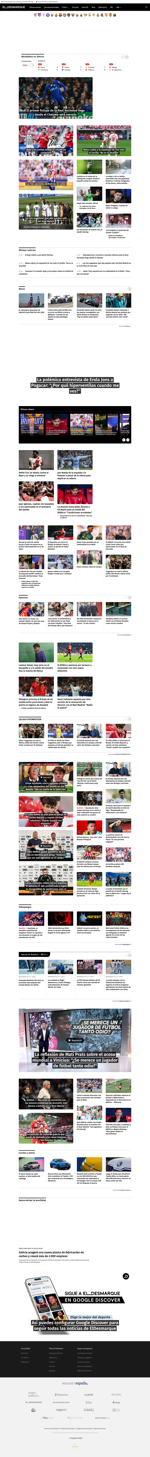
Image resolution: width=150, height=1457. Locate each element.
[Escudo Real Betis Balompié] (94, 15)
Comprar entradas (84, 1353)
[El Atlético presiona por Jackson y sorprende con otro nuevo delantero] (75, 652)
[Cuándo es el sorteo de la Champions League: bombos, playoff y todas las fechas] (89, 167)
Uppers (52, 1370)
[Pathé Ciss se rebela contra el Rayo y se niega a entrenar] (36, 460)
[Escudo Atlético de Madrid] (39, 15)
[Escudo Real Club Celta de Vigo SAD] (44, 15)
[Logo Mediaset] (75, 1384)
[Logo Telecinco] (61, 1394)
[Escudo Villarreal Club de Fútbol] (115, 15)
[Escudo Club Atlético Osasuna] (77, 15)
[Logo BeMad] (33, 1410)
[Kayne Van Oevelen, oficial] (89, 194)
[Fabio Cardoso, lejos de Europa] (89, 557)
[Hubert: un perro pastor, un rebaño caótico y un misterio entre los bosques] (89, 918)
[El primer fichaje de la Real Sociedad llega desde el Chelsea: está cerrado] (56, 98)
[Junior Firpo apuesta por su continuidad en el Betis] (89, 532)
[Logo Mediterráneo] (102, 1418)
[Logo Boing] (89, 1402)
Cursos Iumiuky (83, 1362)
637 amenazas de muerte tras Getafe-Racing (18, 2)
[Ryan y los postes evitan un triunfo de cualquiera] (46, 140)
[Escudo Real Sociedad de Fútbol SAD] (102, 15)
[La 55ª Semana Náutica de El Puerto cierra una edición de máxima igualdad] (89, 967)
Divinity (52, 1366)
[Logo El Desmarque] (34, 1402)
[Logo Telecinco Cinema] (89, 1410)
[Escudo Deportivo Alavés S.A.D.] (48, 15)
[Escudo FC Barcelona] (60, 15)
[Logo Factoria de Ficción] (61, 1402)
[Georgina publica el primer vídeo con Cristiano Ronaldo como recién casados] (118, 609)
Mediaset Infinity (56, 1353)
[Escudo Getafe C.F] (64, 15)
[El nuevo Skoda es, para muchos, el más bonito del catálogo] (31, 1164)
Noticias (24, 1353)
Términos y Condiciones (51, 1428)
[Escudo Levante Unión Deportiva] (69, 15)
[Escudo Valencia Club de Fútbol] (110, 15)
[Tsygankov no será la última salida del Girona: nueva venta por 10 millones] (118, 562)
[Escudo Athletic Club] (35, 15)
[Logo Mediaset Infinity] (33, 1394)
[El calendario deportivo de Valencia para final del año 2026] (31, 300)
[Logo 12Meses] (116, 1410)
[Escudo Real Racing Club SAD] (81, 15)
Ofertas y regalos (84, 1357)
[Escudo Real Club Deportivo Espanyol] (56, 15)
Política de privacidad (67, 1428)
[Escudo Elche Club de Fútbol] (52, 15)
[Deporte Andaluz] (31, 977)
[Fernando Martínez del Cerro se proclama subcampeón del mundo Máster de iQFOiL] (31, 967)
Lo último (25, 1357)
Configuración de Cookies (84, 1428)
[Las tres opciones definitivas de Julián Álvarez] (46, 175)
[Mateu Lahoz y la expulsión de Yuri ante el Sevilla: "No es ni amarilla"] (104, 140)
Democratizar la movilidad (31, 1248)
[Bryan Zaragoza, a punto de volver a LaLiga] (118, 196)
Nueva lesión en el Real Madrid (48, 2)
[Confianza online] (75, 1449)
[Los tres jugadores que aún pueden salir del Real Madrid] (46, 209)
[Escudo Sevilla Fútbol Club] (106, 15)
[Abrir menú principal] (146, 7)
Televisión (25, 1362)
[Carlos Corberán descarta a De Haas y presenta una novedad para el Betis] (89, 1086)
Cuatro (52, 1362)
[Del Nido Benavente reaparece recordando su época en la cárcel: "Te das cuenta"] (89, 609)
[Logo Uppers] (61, 1410)
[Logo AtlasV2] (47, 1418)
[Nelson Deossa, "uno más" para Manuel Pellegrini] (89, 827)
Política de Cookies (100, 1428)
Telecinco (53, 1357)
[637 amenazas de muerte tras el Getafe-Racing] (89, 220)
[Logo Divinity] (116, 1394)
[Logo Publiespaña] (75, 1418)
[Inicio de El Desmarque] (14, 7)
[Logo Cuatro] (88, 1394)
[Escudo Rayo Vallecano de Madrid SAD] (85, 15)
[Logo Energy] (116, 1402)
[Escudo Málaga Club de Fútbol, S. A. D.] (73, 15)
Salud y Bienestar (84, 1370)
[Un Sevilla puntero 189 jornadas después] (118, 854)
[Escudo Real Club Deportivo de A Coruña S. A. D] (89, 15)
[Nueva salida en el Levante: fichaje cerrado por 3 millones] (60, 562)
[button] (46, 777)
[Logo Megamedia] (76, 1438)
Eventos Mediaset (84, 1366)
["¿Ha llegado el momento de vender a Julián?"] (118, 221)
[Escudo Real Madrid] (98, 15)
